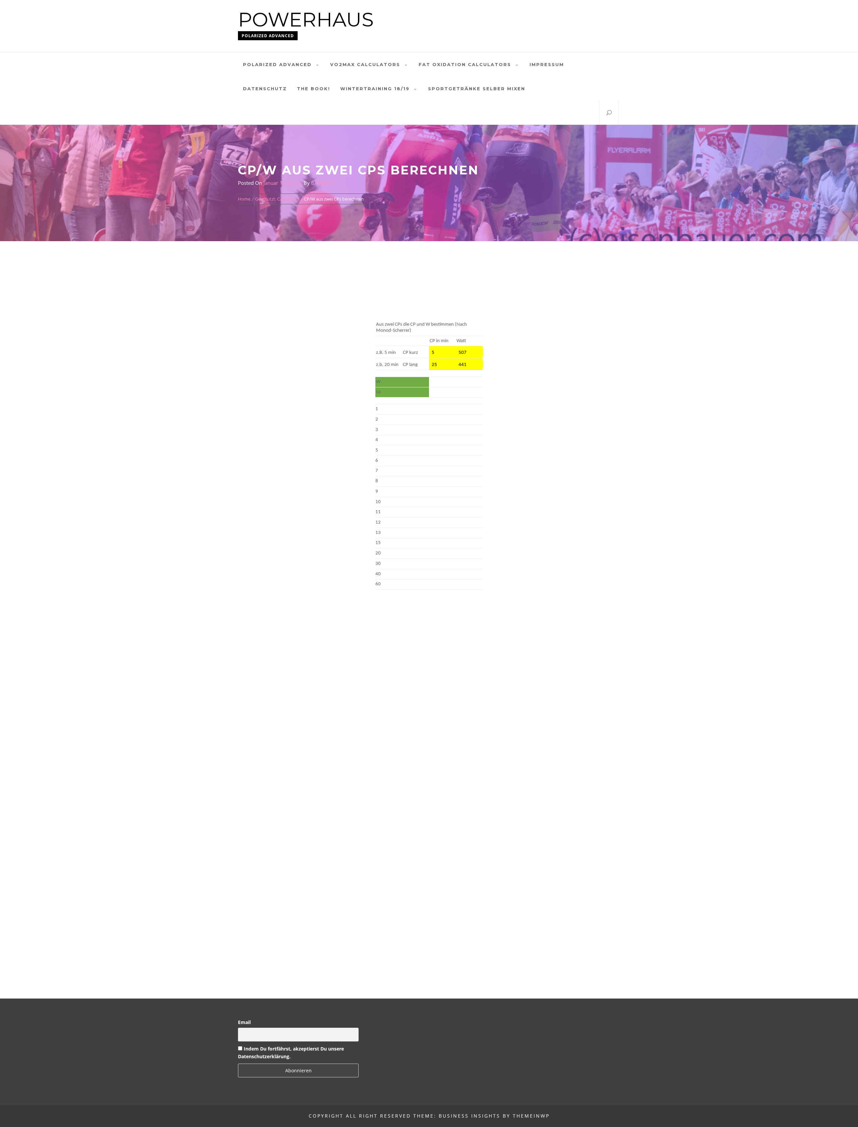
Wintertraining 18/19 (375, 88)
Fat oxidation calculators (465, 64)
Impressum (547, 64)
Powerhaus (306, 20)
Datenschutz (265, 88)
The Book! (313, 88)
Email (244, 1022)
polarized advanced (277, 64)
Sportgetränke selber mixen (476, 88)
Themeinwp (531, 1116)
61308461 (323, 182)
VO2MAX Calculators (365, 64)
